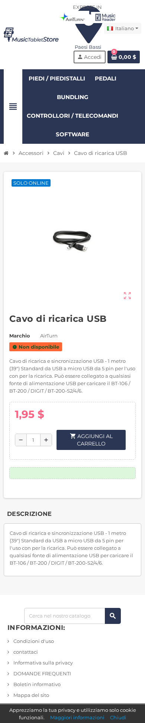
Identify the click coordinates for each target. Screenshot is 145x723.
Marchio (19, 336)
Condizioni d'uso (33, 641)
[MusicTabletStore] (31, 34)
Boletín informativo (36, 684)
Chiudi (118, 717)
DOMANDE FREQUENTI (41, 673)
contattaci (25, 652)
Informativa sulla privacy (42, 663)
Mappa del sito (30, 695)
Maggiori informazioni (77, 717)
